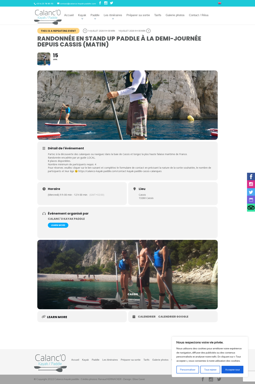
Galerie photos (175, 15)
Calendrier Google (173, 316)
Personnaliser (187, 369)
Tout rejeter (210, 369)
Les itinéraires (113, 15)
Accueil (69, 15)
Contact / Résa (198, 15)
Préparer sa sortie (138, 15)
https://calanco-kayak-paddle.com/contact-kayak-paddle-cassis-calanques (120, 171)
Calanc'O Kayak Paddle (66, 219)
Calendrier (147, 316)
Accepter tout (232, 369)
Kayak (82, 15)
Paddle (95, 15)
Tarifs (157, 15)
